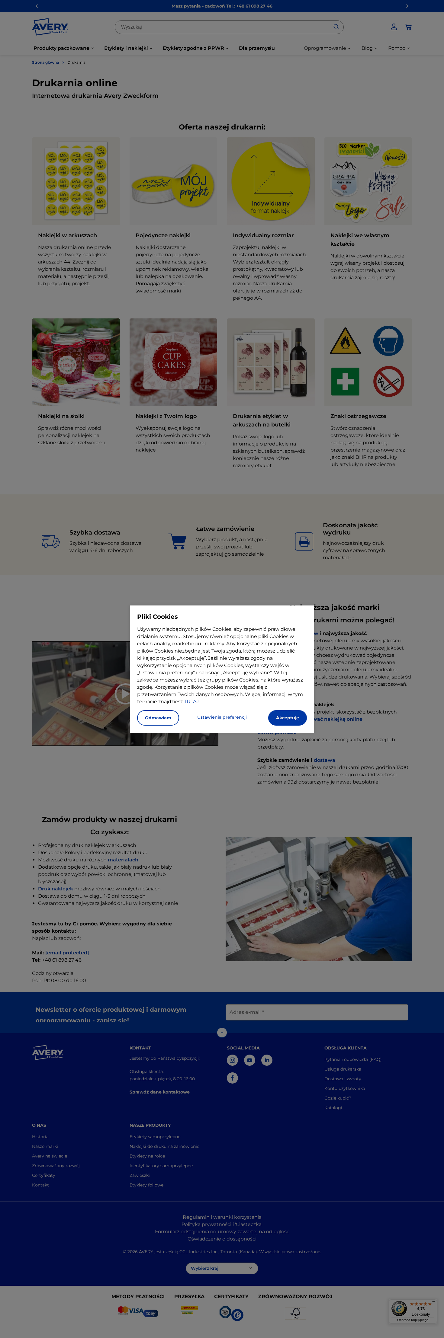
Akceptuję (287, 717)
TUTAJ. (192, 701)
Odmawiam (158, 717)
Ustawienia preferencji (222, 717)
